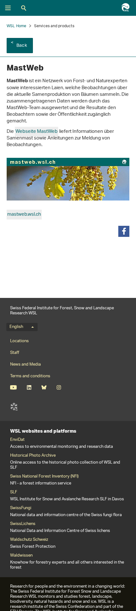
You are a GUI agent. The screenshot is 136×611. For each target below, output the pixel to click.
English (16, 327)
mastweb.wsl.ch (24, 214)
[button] (123, 231)
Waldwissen (21, 555)
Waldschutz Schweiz (29, 539)
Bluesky (43, 387)
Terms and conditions (30, 376)
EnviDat (17, 439)
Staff (14, 352)
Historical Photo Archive (33, 455)
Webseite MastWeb (36, 132)
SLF (14, 407)
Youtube (13, 387)
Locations (19, 341)
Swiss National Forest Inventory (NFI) (44, 476)
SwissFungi (20, 508)
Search (24, 8)
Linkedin (29, 387)
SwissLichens (22, 524)
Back (21, 46)
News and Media (25, 364)
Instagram (58, 387)
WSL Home (17, 26)
